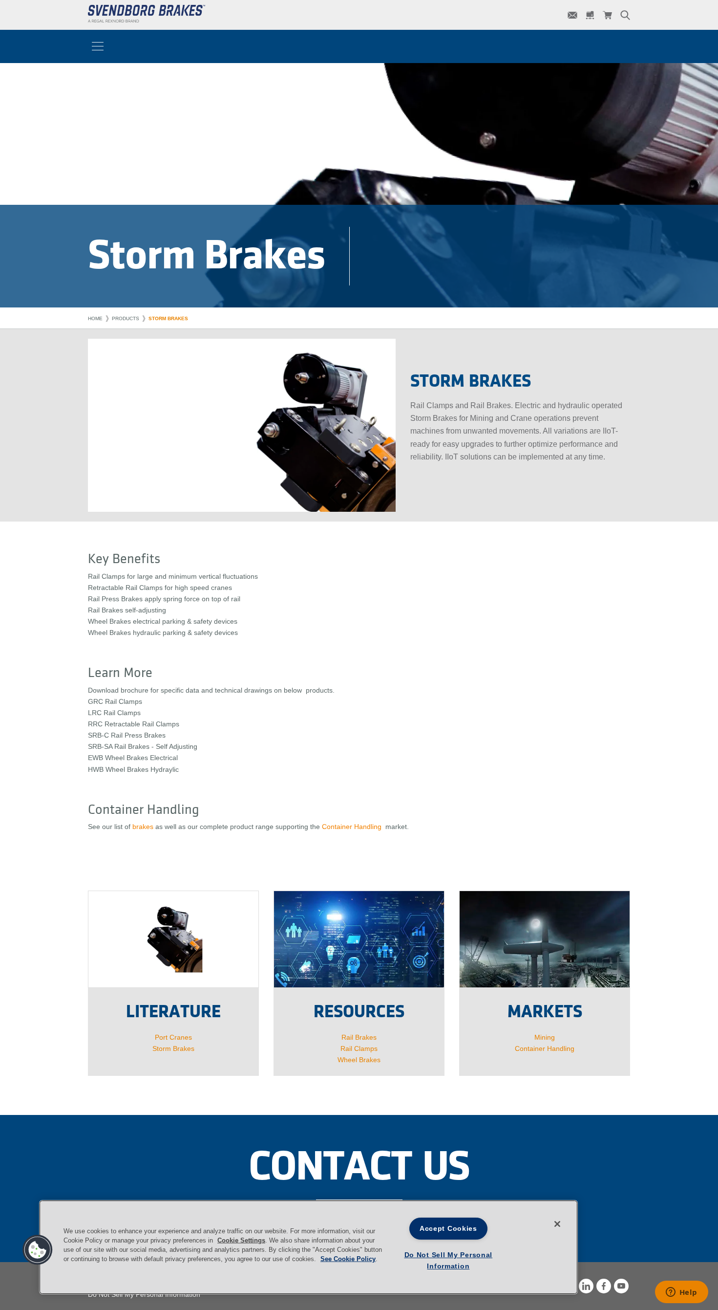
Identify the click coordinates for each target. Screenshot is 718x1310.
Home (95, 318)
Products (125, 318)
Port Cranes (173, 1037)
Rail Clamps (359, 1048)
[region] (308, 1247)
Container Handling (351, 826)
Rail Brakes (359, 1037)
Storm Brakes (168, 318)
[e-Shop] (607, 15)
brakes (142, 826)
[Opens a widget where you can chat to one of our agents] (681, 1293)
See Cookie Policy (348, 1259)
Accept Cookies (448, 1228)
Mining (544, 1037)
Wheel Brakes (359, 1060)
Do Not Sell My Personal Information (144, 1294)
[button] (37, 1250)
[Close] (557, 1224)
